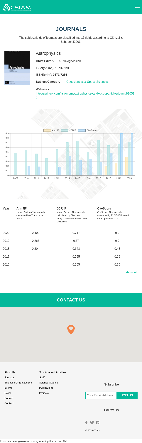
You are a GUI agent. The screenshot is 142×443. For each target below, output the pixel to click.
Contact (8, 403)
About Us (9, 372)
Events (8, 387)
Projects (44, 393)
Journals (9, 377)
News (7, 393)
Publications (46, 387)
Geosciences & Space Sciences (87, 82)
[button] (71, 329)
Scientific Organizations (18, 382)
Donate (8, 398)
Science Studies (48, 382)
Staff (42, 377)
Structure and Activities (52, 372)
